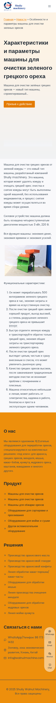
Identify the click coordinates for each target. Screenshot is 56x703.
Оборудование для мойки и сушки (29, 521)
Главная (9, 19)
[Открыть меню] (49, 6)
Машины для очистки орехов (25, 494)
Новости (21, 19)
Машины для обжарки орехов (26, 505)
